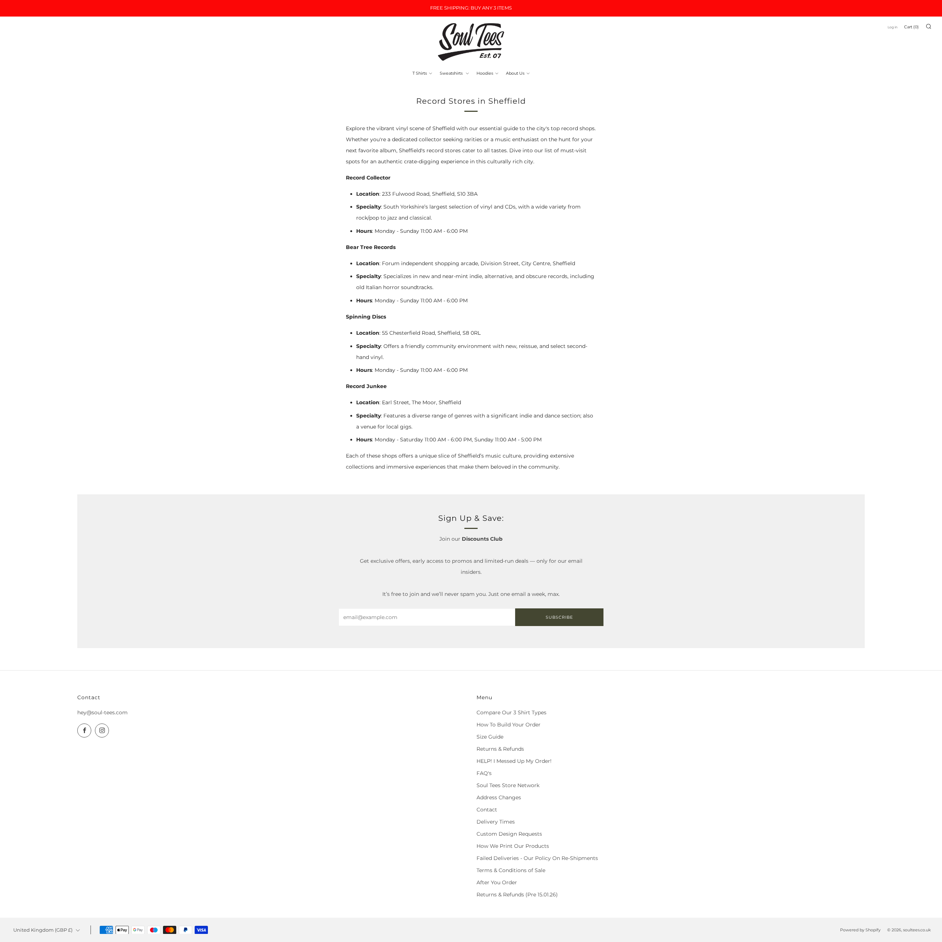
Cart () (911, 26)
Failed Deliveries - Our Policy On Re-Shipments (537, 858)
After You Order (497, 882)
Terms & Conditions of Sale (511, 870)
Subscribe (559, 617)
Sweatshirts (452, 73)
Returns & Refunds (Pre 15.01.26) (517, 894)
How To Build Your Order (509, 724)
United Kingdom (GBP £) (42, 930)
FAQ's (484, 773)
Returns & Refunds (500, 749)
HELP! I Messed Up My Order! (514, 761)
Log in (892, 27)
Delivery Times (496, 821)
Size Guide (490, 736)
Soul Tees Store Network (508, 785)
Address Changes (499, 797)
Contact (487, 809)
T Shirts (419, 73)
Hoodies (485, 73)
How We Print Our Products (513, 846)
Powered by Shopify (860, 929)
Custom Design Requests (509, 834)
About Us (515, 73)
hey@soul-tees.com (102, 712)
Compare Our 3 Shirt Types (511, 712)
